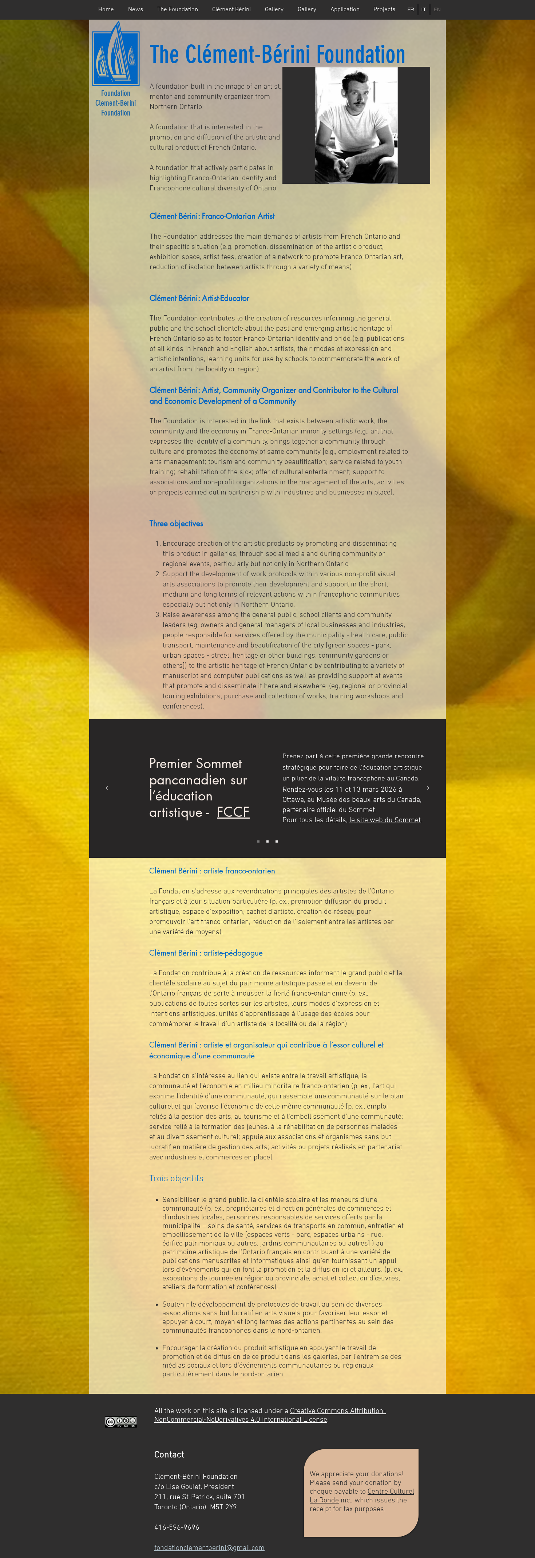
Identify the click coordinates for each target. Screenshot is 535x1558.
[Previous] (107, 788)
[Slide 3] (277, 841)
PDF (340, 814)
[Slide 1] (258, 841)
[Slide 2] (267, 841)
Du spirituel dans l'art (182, 779)
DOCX (357, 814)
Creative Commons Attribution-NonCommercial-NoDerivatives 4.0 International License (270, 1415)
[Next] (428, 788)
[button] (177, 10)
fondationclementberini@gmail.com (209, 1548)
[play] (412, 177)
